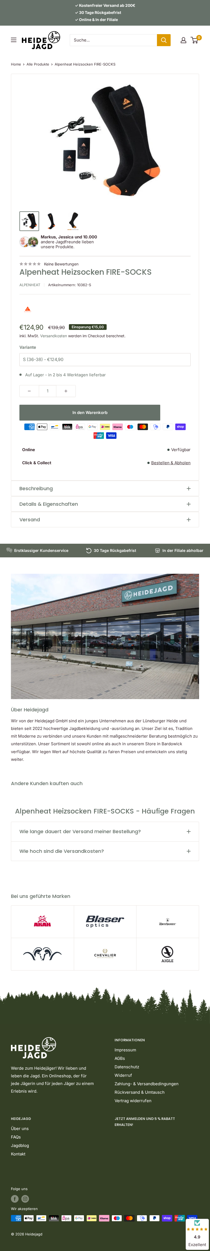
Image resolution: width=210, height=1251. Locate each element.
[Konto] (183, 40)
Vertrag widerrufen (133, 1100)
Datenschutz (127, 1066)
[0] (194, 40)
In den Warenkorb (89, 412)
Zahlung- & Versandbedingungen (147, 1083)
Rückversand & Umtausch (140, 1092)
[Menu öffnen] (13, 40)
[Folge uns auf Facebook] (15, 1199)
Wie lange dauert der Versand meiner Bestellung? (80, 831)
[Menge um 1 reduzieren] (29, 391)
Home (16, 64)
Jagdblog (20, 1145)
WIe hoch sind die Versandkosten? (61, 851)
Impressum (125, 1049)
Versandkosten (53, 335)
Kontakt (18, 1154)
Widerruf (123, 1075)
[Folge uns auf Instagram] (25, 1199)
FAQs (16, 1137)
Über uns (20, 1128)
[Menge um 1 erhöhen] (65, 391)
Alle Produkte (38, 64)
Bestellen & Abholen (171, 462)
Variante (27, 347)
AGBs (120, 1058)
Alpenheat (29, 285)
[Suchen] (164, 40)
